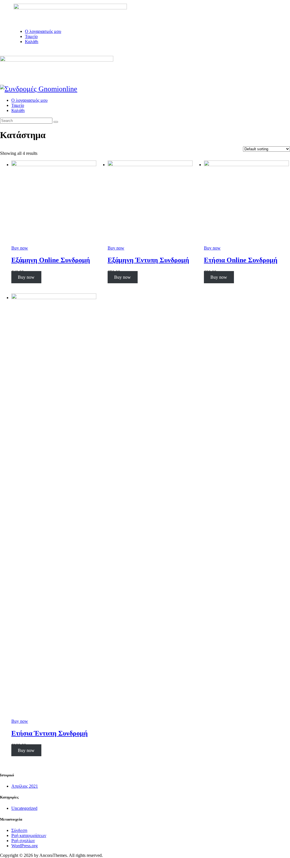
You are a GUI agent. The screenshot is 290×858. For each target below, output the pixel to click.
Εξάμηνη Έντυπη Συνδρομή (148, 260)
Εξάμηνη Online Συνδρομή (50, 260)
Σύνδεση (19, 830)
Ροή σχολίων (23, 840)
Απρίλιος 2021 (24, 786)
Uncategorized (24, 808)
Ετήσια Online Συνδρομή (241, 260)
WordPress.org (24, 845)
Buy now (19, 248)
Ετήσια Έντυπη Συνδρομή (49, 733)
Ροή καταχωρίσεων (28, 835)
